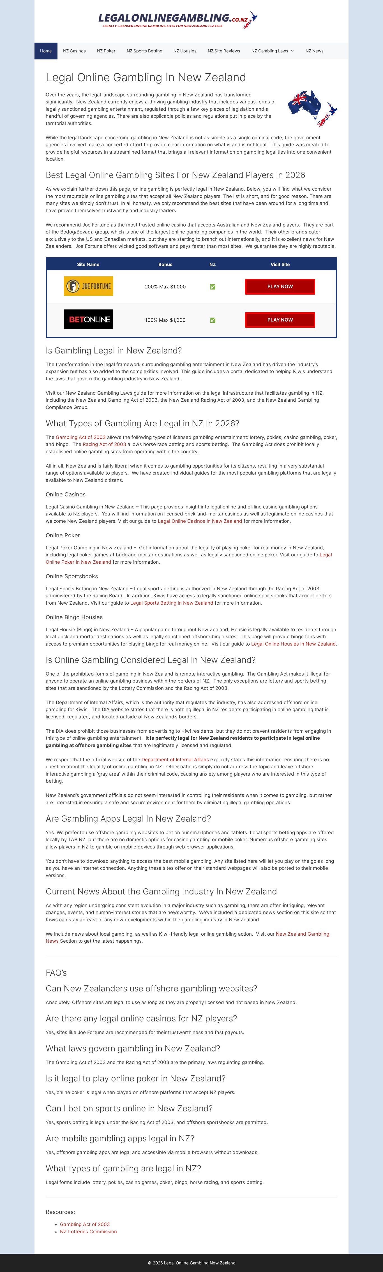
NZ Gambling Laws (270, 51)
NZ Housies (185, 51)
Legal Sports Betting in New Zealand (171, 603)
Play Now (280, 286)
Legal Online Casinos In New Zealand (200, 521)
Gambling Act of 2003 (81, 437)
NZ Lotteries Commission (88, 1231)
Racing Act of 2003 (104, 444)
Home (46, 51)
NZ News (315, 51)
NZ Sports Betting (144, 51)
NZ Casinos (74, 51)
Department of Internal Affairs (175, 759)
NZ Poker (106, 51)
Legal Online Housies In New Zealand (293, 644)
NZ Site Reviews (224, 51)
